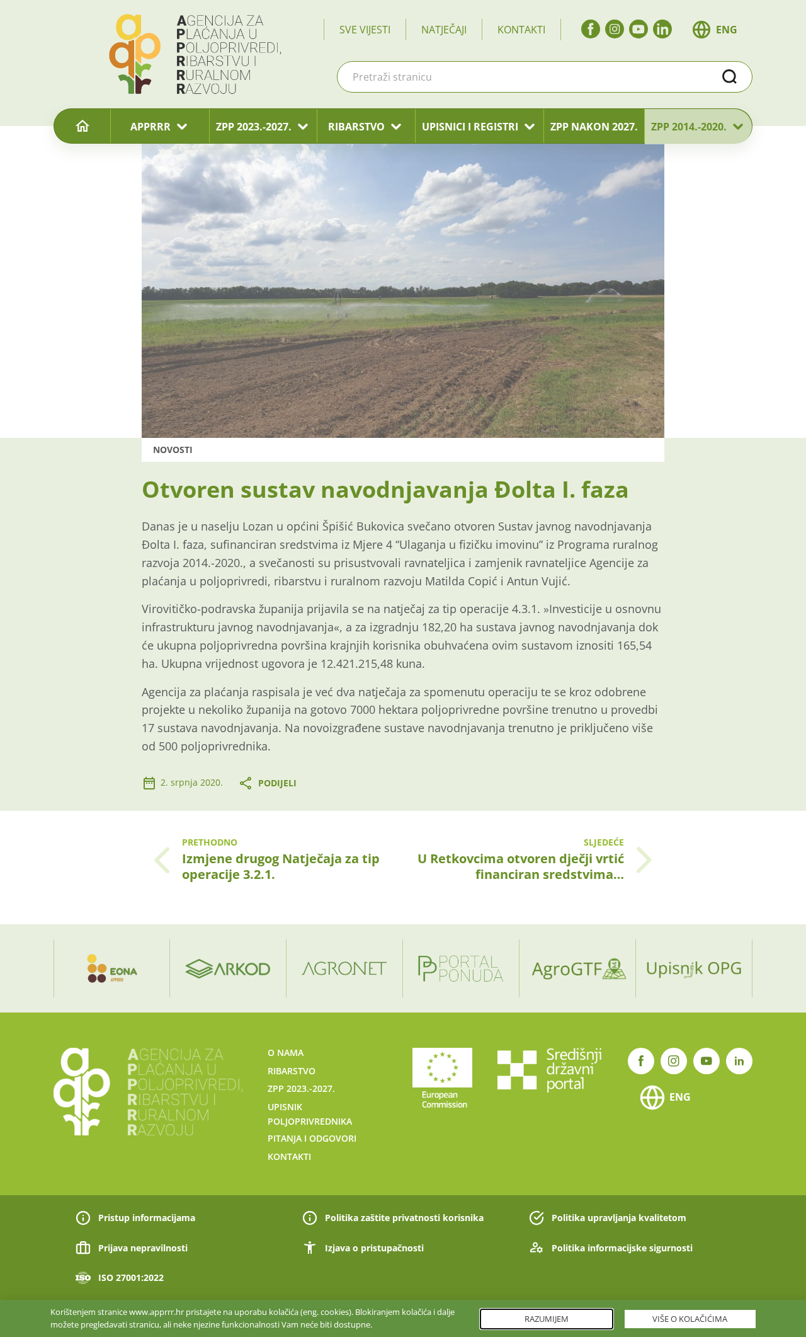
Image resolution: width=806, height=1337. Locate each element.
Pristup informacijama (146, 1218)
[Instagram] (614, 29)
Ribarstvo (291, 1071)
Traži (730, 77)
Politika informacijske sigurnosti (622, 1248)
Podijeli (277, 783)
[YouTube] (638, 29)
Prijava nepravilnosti (143, 1248)
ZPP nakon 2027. (594, 127)
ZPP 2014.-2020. (689, 127)
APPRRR (150, 127)
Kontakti (521, 30)
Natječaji (444, 30)
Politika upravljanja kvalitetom (619, 1218)
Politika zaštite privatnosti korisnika (404, 1218)
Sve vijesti (364, 30)
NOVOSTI (173, 450)
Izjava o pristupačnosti (374, 1248)
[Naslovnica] (82, 126)
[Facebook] (590, 29)
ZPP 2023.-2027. (254, 127)
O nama (286, 1053)
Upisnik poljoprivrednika (310, 1114)
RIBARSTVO (356, 127)
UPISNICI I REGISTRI (470, 127)
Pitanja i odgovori (312, 1138)
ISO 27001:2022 (131, 1277)
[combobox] (544, 77)
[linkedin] (662, 29)
